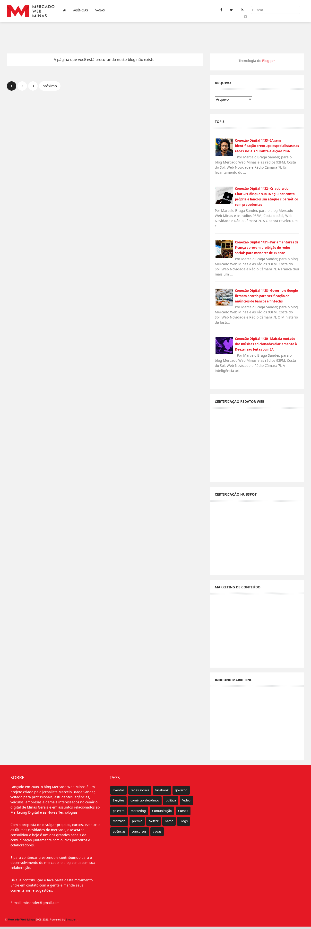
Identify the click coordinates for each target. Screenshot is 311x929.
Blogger (268, 60)
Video (186, 800)
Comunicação (162, 811)
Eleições (118, 800)
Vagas (100, 10)
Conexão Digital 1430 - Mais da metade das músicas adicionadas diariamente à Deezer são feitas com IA (266, 344)
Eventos (118, 790)
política (170, 800)
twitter (153, 821)
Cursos (183, 811)
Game (169, 821)
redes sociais (140, 790)
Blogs (184, 821)
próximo (50, 85)
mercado (119, 821)
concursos (139, 831)
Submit (245, 17)
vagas (157, 831)
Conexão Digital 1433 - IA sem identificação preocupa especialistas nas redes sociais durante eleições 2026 (267, 145)
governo (181, 790)
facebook (162, 790)
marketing (138, 811)
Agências (80, 10)
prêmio (137, 821)
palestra (118, 811)
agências (119, 831)
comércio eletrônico (144, 800)
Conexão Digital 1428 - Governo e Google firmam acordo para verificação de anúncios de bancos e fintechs (266, 295)
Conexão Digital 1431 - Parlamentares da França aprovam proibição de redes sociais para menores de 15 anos (267, 247)
